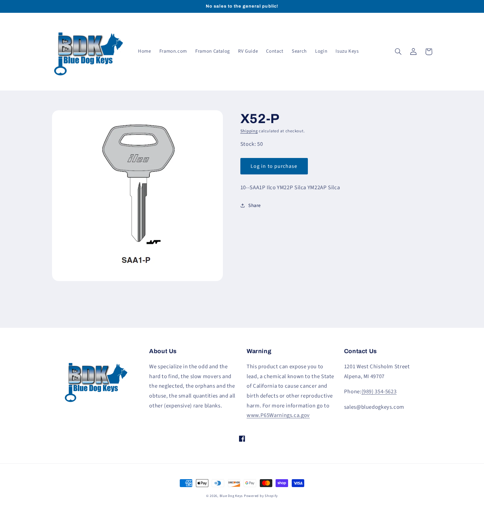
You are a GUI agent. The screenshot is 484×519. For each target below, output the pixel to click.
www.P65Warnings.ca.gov (278, 415)
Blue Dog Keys (231, 495)
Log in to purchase (274, 166)
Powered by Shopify (261, 495)
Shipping (249, 131)
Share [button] (254, 205)
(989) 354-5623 (379, 392)
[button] (398, 51)
